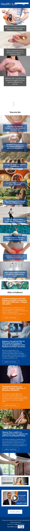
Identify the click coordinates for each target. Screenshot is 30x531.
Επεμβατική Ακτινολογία (23, 12)
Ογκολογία (19, 14)
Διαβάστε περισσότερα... (10, 317)
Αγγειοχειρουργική (21, 8)
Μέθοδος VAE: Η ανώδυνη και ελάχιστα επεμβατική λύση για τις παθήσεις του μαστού (15, 81)
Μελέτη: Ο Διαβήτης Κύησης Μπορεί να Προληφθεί (15, 28)
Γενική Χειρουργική (21, 9)
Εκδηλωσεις (18, 20)
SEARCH (23, 4)
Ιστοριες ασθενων (19, 22)
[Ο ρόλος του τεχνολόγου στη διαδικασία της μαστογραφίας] (15, 498)
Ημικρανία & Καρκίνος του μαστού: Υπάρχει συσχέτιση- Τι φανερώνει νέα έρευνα (13, 388)
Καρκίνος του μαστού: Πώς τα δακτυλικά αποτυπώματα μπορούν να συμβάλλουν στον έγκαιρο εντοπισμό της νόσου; (13, 344)
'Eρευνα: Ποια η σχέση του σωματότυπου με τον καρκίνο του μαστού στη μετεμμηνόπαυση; (15, 434)
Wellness (17, 17)
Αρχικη (16, 5)
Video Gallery (18, 23)
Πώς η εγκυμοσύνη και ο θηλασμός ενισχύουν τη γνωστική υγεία (15, 52)
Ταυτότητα (10, 524)
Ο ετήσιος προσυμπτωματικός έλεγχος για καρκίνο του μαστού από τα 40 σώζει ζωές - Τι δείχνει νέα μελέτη (14, 301)
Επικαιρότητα (18, 19)
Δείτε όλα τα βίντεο (15, 512)
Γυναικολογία (20, 11)
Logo (9, 3)
